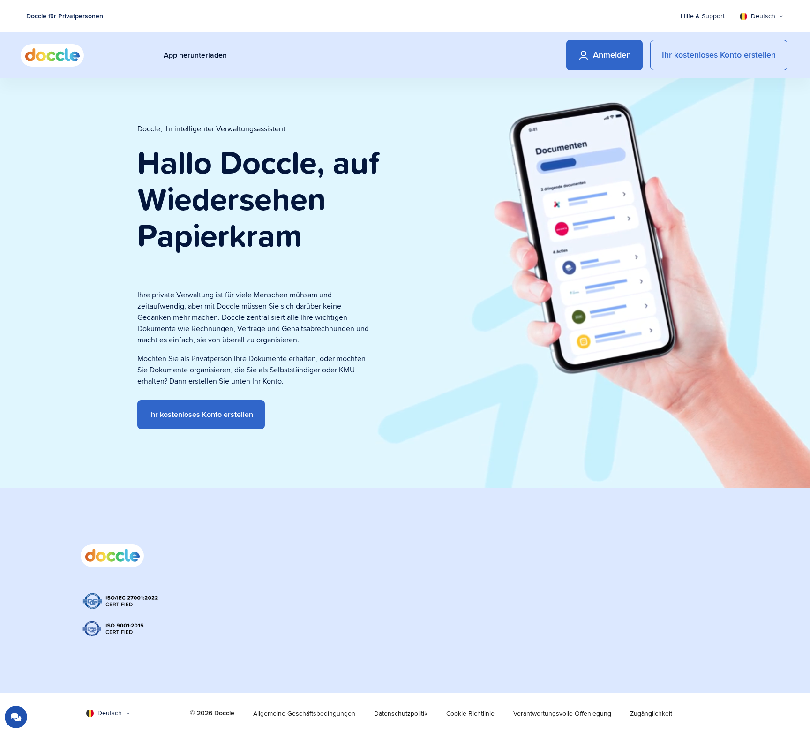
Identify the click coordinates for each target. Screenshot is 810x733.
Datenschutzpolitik (401, 713)
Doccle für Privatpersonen (64, 16)
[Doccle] (52, 55)
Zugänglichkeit (651, 713)
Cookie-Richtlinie (470, 713)
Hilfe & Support (703, 16)
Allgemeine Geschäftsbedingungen (304, 713)
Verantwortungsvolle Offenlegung (562, 713)
